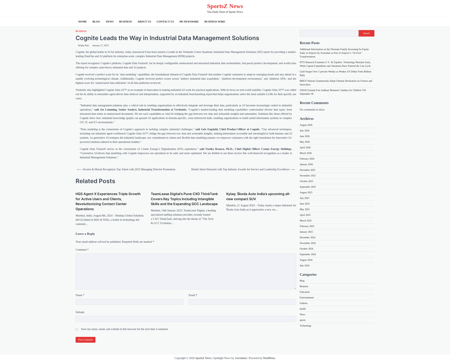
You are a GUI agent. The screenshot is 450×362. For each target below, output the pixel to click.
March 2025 (306, 220)
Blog (96, 21)
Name (80, 295)
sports (303, 320)
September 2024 (308, 254)
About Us (144, 21)
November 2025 (308, 175)
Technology (305, 325)
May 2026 (305, 141)
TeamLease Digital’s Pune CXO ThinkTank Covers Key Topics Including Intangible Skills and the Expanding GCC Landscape (184, 199)
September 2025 (308, 186)
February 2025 (307, 226)
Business (125, 21)
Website (80, 312)
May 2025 (305, 209)
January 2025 (306, 231)
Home (82, 21)
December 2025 (307, 170)
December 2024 (307, 237)
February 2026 (307, 158)
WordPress (269, 358)
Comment (82, 249)
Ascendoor (241, 358)
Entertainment (307, 297)
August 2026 (306, 125)
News (110, 21)
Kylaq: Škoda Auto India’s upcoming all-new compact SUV (258, 196)
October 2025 (306, 181)
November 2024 (308, 243)
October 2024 (306, 248)
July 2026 (304, 130)
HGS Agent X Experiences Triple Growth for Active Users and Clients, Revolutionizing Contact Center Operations (108, 201)
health (303, 308)
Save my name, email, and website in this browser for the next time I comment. (124, 329)
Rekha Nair (83, 45)
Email (193, 295)
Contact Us (165, 21)
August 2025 (306, 192)
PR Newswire (189, 21)
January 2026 (306, 164)
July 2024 (304, 265)
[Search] (371, 21)
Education (305, 291)
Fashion (303, 303)
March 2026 (306, 153)
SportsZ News (225, 6)
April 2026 (305, 147)
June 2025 (305, 203)
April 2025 (305, 215)
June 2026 (305, 136)
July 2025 (304, 198)
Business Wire (214, 21)
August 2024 (306, 259)
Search (366, 33)
